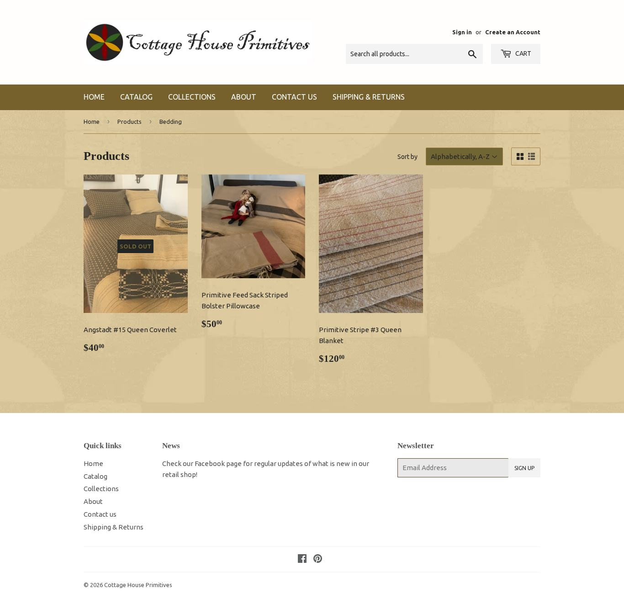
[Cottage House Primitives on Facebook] (302, 559)
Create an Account (512, 32)
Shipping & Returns (369, 97)
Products (129, 121)
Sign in (462, 32)
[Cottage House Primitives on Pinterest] (318, 559)
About (243, 97)
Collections (192, 97)
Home (94, 97)
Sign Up (524, 468)
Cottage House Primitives (138, 585)
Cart (522, 53)
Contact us (294, 97)
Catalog (136, 97)
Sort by (407, 156)
